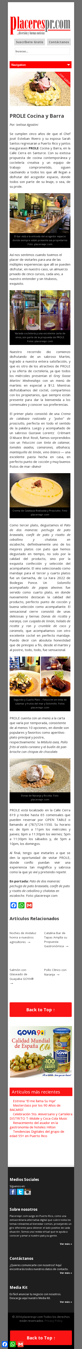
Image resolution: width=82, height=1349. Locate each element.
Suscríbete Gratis (29, 42)
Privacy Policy (54, 1321)
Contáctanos (59, 42)
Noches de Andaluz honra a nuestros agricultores (23, 937)
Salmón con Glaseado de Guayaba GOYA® (22, 974)
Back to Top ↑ (40, 1010)
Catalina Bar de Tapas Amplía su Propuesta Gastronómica (55, 939)
